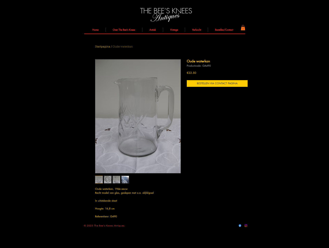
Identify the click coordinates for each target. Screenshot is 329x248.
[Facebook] (240, 225)
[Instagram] (246, 225)
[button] (243, 27)
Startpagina (102, 46)
